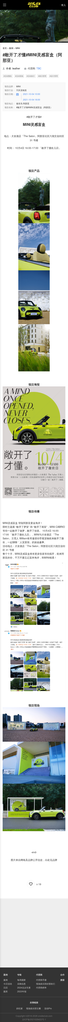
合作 (62, 974)
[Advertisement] (34, 932)
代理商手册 (41, 979)
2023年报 (21, 991)
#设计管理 (54, 76)
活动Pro (48, 1008)
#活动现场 (19, 76)
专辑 (19, 974)
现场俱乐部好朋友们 (45, 983)
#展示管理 (42, 76)
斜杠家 (19, 1008)
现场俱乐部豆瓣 (33, 1008)
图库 (5, 991)
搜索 (62, 979)
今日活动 (7, 983)
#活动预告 (8, 76)
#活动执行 (31, 76)
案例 (11, 47)
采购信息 (21, 983)
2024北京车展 (24, 987)
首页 (5, 47)
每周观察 (21, 979)
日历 (5, 987)
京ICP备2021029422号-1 (34, 1019)
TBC (38, 68)
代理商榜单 (41, 987)
